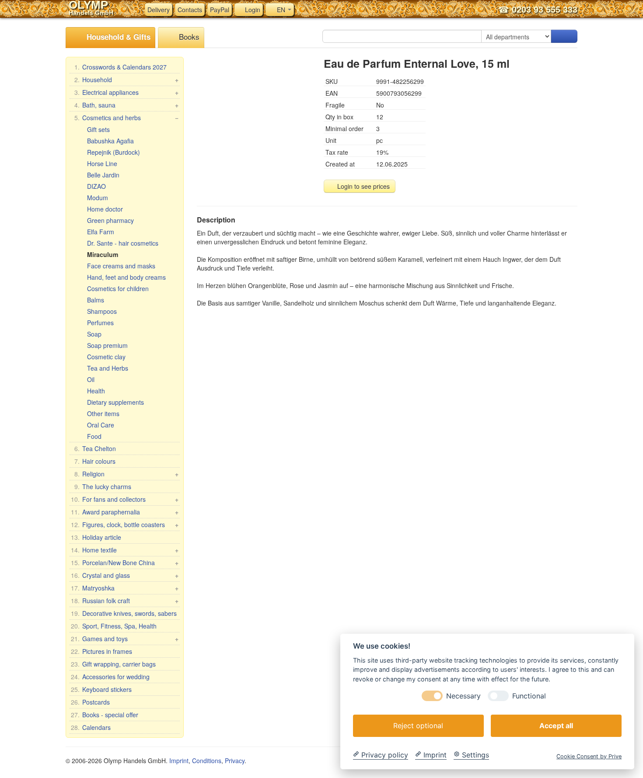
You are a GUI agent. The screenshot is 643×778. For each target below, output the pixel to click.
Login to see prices (362, 186)
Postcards (90, 702)
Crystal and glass (124, 575)
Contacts (190, 9)
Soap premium (107, 345)
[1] (564, 36)
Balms (95, 299)
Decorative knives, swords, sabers (124, 613)
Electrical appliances (126, 92)
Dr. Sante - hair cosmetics (122, 243)
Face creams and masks (121, 265)
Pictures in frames (101, 651)
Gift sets (98, 129)
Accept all (556, 725)
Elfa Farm (100, 231)
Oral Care (100, 424)
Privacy (235, 760)
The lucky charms (102, 486)
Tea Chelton (95, 448)
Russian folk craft (124, 600)
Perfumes (100, 322)
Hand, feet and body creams (126, 277)
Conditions (206, 760)
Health (96, 390)
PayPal (219, 9)
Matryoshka (124, 588)
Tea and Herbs (107, 368)
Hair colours (94, 461)
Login (251, 9)
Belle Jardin (103, 174)
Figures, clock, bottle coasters (124, 524)
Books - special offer (104, 714)
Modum (97, 197)
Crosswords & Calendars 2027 (120, 67)
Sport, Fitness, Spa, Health (114, 626)
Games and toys (124, 638)
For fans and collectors (124, 499)
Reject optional (418, 725)
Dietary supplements (115, 402)
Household (126, 79)
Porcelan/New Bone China (124, 562)
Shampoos (102, 311)
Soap (94, 334)
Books (188, 36)
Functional (529, 695)
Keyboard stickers (101, 689)
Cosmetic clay (106, 356)
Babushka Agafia (110, 140)
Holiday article (96, 537)
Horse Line (102, 163)
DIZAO (96, 186)
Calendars (91, 727)
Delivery (158, 9)
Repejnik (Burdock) (113, 152)
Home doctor (105, 209)
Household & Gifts (117, 36)
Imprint (179, 760)
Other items (103, 413)
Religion (126, 473)
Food (94, 436)
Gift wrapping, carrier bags (113, 664)
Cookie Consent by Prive (589, 756)
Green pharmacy (110, 220)
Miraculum (102, 254)
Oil (90, 379)
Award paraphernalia (124, 511)
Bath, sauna (126, 105)
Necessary (463, 695)
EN (281, 9)
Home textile (124, 549)
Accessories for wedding (110, 676)
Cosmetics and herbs (126, 117)
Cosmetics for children (118, 288)
